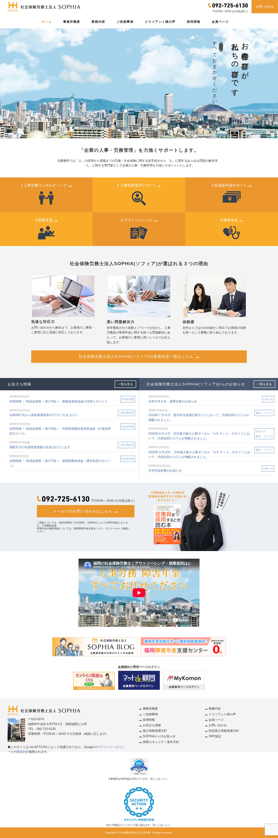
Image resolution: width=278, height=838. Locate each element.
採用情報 (193, 21)
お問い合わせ (265, 6)
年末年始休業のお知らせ (165, 470)
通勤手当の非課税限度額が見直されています (39, 447)
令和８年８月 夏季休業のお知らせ (172, 401)
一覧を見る (125, 384)
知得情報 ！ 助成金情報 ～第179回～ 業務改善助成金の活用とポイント (58, 401)
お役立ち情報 (152, 725)
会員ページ (220, 21)
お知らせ (268, 399)
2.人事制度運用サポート (136, 185)
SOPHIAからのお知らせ (159, 736)
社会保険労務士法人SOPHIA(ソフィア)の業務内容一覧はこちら (136, 356)
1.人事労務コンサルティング (44, 185)
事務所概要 (71, 21)
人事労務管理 (126, 413)
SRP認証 (215, 736)
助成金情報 (128, 399)
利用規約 (20, 751)
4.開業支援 (44, 220)
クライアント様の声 (160, 21)
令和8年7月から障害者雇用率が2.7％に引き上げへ (43, 415)
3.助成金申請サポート (229, 185)
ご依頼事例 (125, 21)
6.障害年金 (229, 220)
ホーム (47, 21)
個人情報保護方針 (155, 730)
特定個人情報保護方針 (224, 730)
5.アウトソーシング (136, 220)
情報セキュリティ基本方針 (161, 742)
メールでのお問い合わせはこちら (83, 511)
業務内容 (98, 21)
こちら (163, 778)
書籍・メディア (264, 413)
